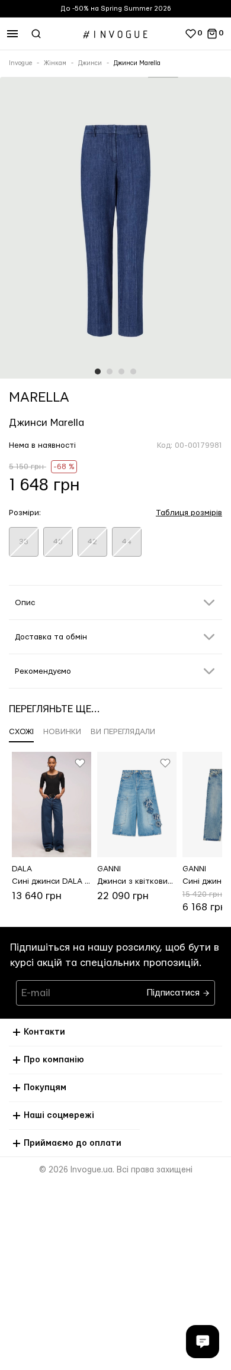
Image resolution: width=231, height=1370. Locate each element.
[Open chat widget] (202, 1341)
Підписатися (174, 989)
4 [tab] (133, 371)
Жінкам (55, 63)
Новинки (62, 732)
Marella (39, 397)
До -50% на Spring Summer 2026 (115, 8)
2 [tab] (110, 371)
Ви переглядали (123, 732)
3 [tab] (121, 371)
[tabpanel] (115, 230)
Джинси (90, 63)
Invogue (20, 63)
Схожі (21, 732)
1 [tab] (98, 371)
